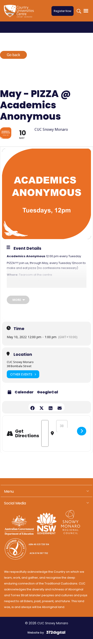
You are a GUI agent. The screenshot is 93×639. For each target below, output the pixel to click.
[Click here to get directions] (81, 431)
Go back (13, 55)
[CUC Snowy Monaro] (20, 14)
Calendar (24, 392)
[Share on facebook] (32, 407)
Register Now (62, 11)
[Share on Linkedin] (50, 407)
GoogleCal (47, 392)
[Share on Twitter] (41, 407)
